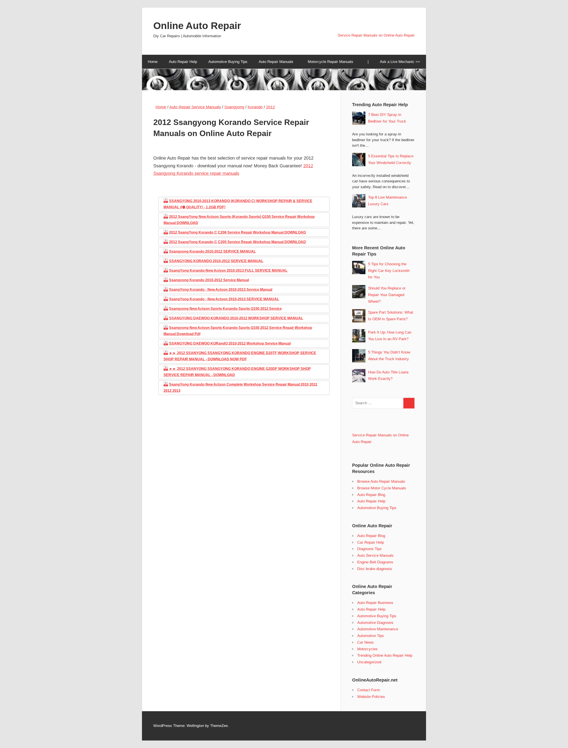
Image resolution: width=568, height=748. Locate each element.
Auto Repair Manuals (276, 62)
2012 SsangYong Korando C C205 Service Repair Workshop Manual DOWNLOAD (237, 242)
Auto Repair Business (375, 603)
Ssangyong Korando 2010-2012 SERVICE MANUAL (212, 251)
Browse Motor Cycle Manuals (381, 488)
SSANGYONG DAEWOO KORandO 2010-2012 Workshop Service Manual (230, 343)
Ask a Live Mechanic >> (400, 62)
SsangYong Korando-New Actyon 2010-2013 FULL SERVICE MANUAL (228, 270)
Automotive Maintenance (377, 629)
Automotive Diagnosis (375, 623)
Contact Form (368, 690)
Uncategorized (369, 662)
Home (153, 62)
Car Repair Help (370, 542)
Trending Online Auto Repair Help (384, 655)
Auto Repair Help (183, 62)
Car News (365, 642)
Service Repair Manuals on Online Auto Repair (376, 35)
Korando (255, 107)
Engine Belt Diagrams (375, 562)
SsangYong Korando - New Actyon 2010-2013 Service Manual (220, 289)
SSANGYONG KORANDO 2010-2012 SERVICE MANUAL (216, 261)
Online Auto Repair (197, 25)
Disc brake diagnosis (374, 569)
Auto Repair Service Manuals (195, 107)
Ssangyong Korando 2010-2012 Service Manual (209, 280)
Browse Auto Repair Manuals (381, 481)
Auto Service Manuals (375, 555)
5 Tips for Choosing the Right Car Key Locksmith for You (389, 270)
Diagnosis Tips (369, 549)
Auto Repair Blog (371, 495)
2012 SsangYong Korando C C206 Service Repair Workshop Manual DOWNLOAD (237, 232)
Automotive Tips (370, 636)
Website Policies (371, 697)
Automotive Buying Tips (227, 62)
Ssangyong (234, 107)
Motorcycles (367, 649)
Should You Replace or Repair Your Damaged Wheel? (387, 295)
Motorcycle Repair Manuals (330, 62)
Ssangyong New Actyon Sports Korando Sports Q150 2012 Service (225, 309)
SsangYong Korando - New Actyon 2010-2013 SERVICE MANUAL (224, 299)
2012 (270, 107)
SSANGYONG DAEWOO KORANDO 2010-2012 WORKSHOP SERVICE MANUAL (236, 318)
